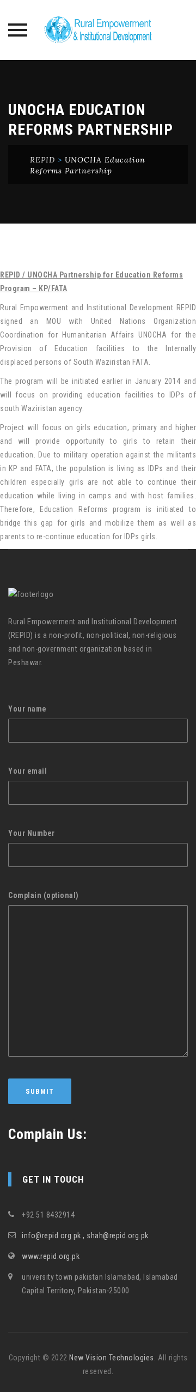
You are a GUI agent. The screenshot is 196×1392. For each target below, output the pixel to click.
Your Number (31, 833)
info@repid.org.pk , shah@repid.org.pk (85, 1235)
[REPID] (98, 30)
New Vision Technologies (111, 1357)
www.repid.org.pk (50, 1256)
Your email (27, 771)
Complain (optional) (43, 895)
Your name (27, 708)
